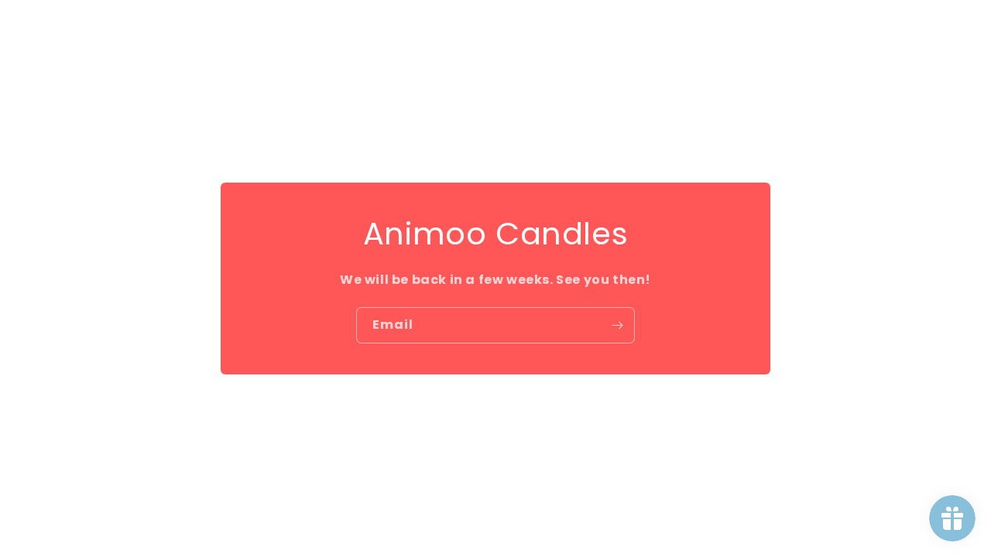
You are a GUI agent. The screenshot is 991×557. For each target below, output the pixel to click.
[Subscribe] (617, 325)
